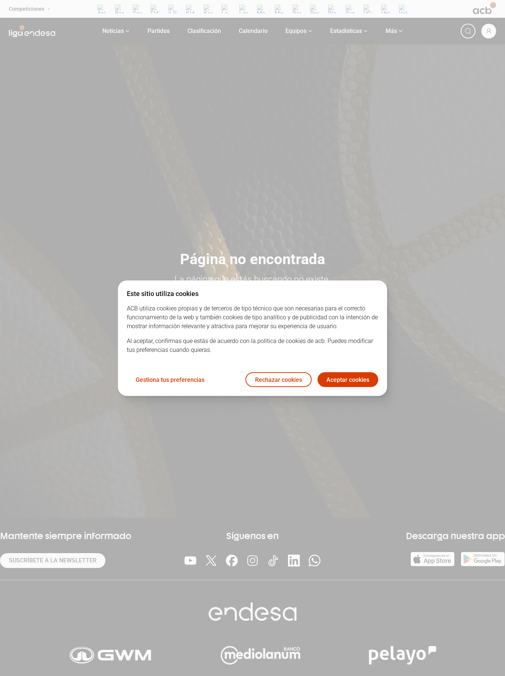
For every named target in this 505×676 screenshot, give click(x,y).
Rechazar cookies (278, 379)
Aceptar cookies (347, 379)
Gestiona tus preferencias (170, 379)
